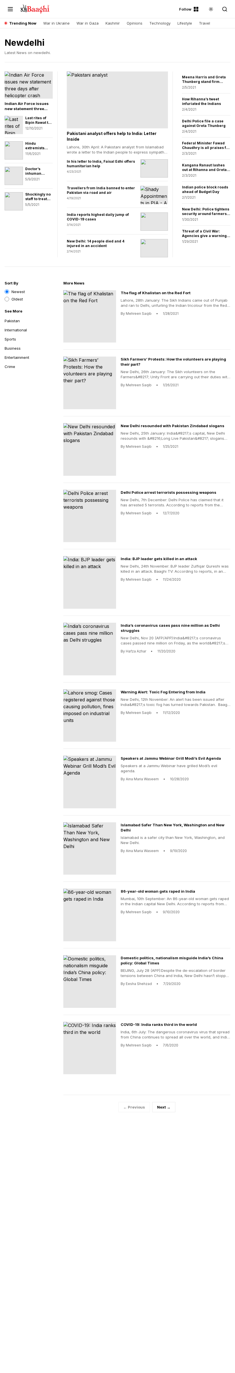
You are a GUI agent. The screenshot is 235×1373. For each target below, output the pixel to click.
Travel (204, 23)
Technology (160, 23)
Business (13, 348)
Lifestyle (184, 23)
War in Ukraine (56, 23)
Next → (164, 1107)
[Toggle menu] (10, 9)
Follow (185, 9)
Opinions (134, 23)
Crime (10, 366)
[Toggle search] (224, 9)
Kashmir (112, 23)
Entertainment (17, 357)
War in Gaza (88, 23)
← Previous (134, 1107)
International (16, 330)
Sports (10, 339)
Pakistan (12, 321)
